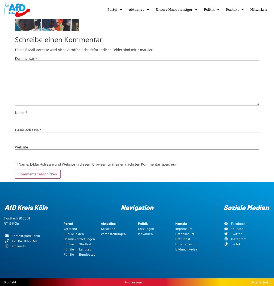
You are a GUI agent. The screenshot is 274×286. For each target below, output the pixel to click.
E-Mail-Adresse (28, 130)
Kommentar (26, 58)
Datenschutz (260, 282)
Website (21, 147)
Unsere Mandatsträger (174, 9)
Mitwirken (258, 9)
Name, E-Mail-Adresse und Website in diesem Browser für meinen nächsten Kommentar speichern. (98, 164)
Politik (209, 9)
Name (21, 112)
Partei (112, 9)
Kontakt (232, 9)
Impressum (133, 282)
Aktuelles (136, 9)
